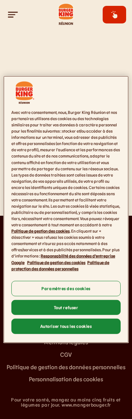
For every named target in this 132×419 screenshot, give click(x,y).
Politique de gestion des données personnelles (66, 367)
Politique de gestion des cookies (40, 231)
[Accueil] (66, 14)
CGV (66, 354)
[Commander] (114, 14)
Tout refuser (66, 307)
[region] (66, 209)
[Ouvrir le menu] (13, 14)
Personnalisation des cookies (66, 379)
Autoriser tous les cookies (66, 326)
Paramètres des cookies (66, 288)
